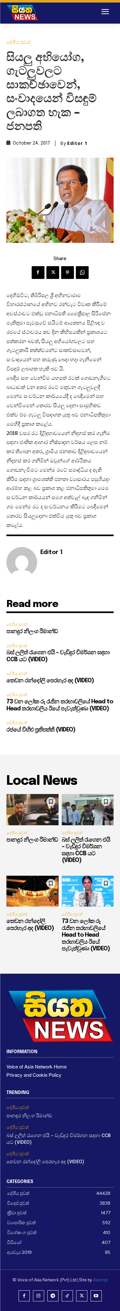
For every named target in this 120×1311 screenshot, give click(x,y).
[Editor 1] (21, 562)
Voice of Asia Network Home (36, 1066)
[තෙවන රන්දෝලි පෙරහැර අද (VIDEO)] (32, 891)
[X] (52, 272)
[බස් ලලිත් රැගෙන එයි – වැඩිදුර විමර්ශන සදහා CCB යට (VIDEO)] (88, 809)
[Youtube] (96, 1295)
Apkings (100, 1280)
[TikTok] (67, 1295)
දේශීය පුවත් (18, 42)
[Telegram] (53, 1295)
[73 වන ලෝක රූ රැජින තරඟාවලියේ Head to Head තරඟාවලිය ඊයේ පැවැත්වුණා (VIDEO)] (88, 891)
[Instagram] (38, 1295)
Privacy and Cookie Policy (33, 1074)
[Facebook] (38, 272)
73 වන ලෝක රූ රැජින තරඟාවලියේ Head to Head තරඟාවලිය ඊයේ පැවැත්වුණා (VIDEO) (86, 935)
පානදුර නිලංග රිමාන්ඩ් (32, 631)
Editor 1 (77, 143)
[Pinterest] (67, 272)
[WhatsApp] (82, 272)
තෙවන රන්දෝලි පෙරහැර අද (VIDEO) (50, 681)
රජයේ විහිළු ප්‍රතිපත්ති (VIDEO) (40, 730)
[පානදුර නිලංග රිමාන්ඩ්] (32, 809)
